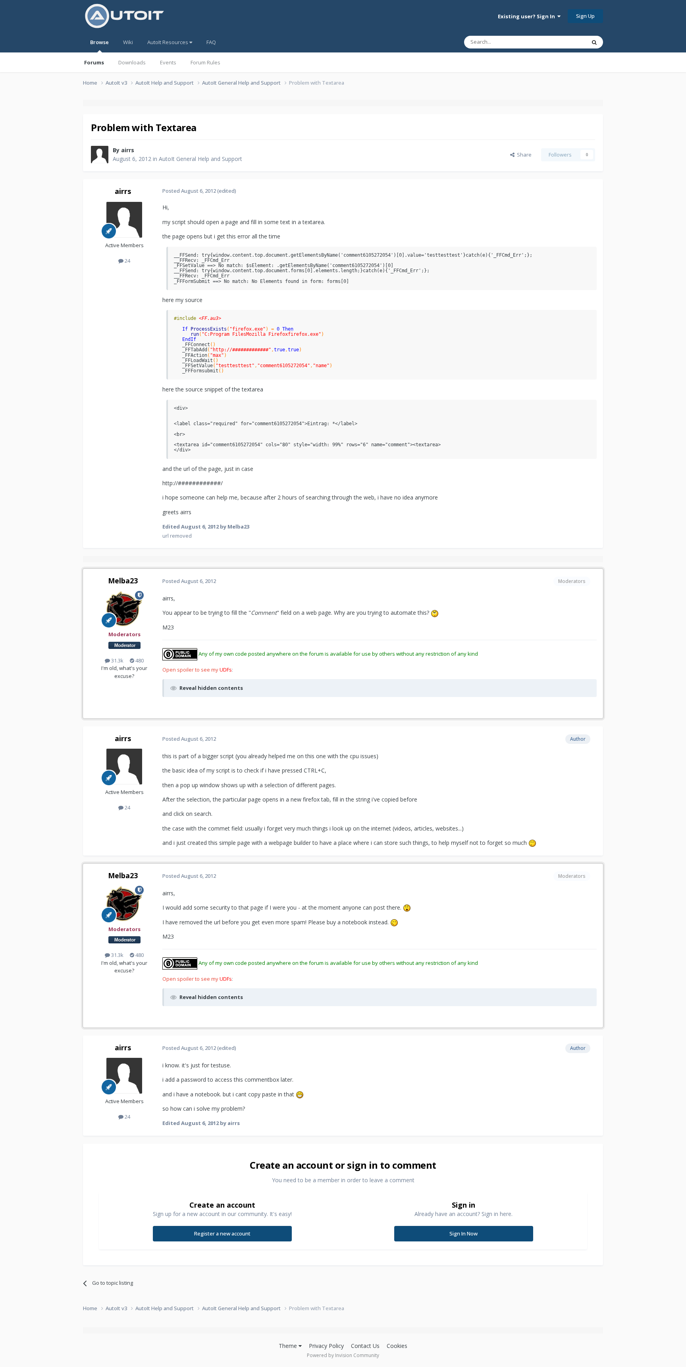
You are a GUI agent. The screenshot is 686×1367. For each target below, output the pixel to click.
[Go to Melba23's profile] (124, 609)
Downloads (132, 62)
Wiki (128, 42)
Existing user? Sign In (527, 16)
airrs (127, 150)
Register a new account (222, 1233)
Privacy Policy (326, 1346)
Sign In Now (463, 1233)
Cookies (397, 1346)
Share (523, 154)
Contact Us (365, 1346)
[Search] (594, 42)
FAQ (211, 42)
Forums (94, 62)
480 (139, 660)
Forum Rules (205, 62)
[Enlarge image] (435, 612)
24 (126, 260)
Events (168, 62)
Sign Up (585, 15)
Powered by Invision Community (343, 1355)
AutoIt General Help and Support (200, 159)
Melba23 (123, 580)
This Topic (563, 42)
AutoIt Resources (168, 42)
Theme (289, 1346)
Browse (99, 42)
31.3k (116, 660)
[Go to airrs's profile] (99, 154)
